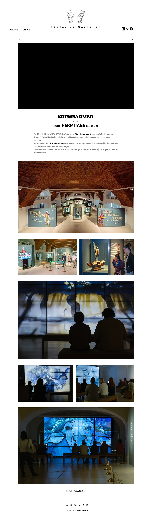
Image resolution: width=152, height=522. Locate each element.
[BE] (75, 505)
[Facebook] (131, 28)
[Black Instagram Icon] (87, 505)
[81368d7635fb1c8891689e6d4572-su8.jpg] (123, 28)
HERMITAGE (73, 125)
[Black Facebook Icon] (83, 505)
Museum (92, 126)
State (57, 126)
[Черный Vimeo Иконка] (127, 28)
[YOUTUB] (71, 505)
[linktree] (67, 505)
